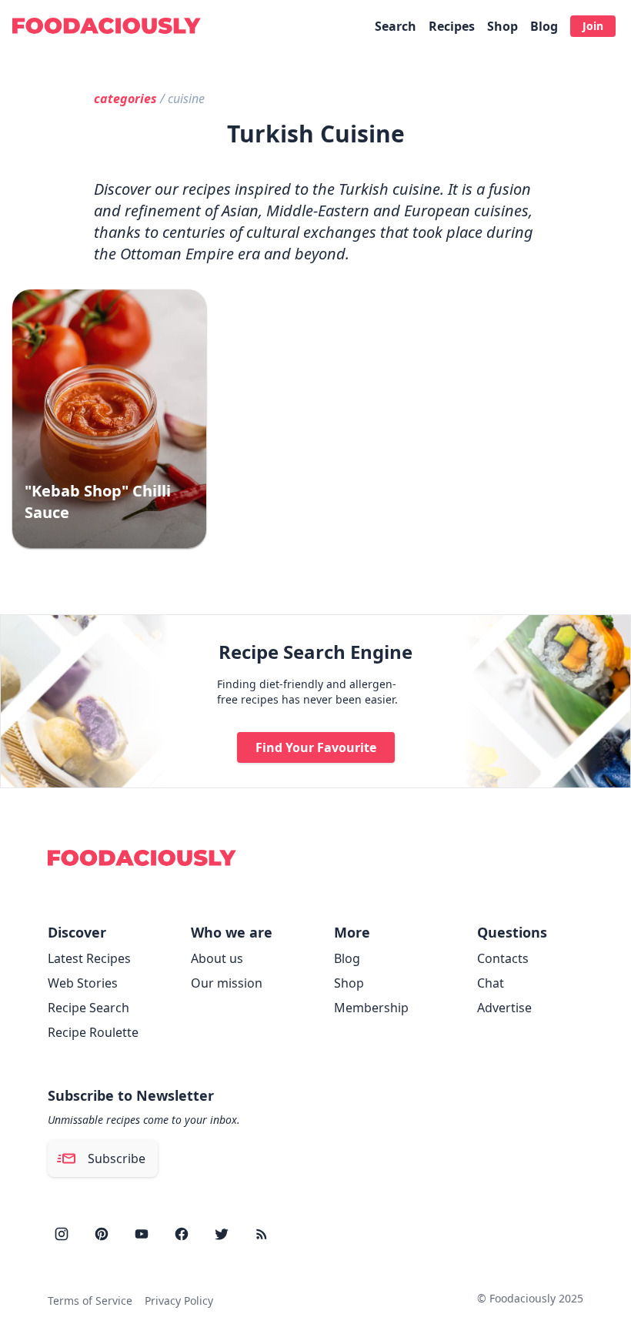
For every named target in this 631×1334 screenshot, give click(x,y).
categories (125, 98)
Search (395, 26)
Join (593, 25)
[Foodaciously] (106, 26)
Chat (490, 983)
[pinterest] (101, 1234)
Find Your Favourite (315, 747)
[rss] (261, 1234)
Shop (502, 26)
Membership (371, 1007)
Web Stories (83, 983)
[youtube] (141, 1234)
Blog (544, 26)
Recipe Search (88, 1007)
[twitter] (221, 1234)
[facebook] (181, 1234)
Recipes (452, 26)
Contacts (503, 958)
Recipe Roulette (93, 1032)
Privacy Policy (179, 1300)
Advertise (504, 1007)
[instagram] (61, 1234)
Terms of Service (90, 1300)
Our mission (226, 983)
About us (217, 958)
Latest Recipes (89, 958)
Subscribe (116, 1158)
